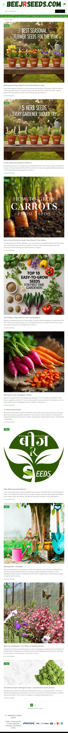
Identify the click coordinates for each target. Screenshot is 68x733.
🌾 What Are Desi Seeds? (12, 410)
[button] (4, 4)
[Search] (60, 11)
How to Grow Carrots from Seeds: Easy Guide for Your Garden (25, 240)
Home (6, 19)
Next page (38, 705)
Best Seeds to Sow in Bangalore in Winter (18, 395)
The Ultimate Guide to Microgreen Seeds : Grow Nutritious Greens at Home (29, 688)
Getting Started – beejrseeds (13, 566)
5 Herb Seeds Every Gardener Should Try (18, 163)
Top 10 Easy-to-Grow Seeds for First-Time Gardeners (22, 317)
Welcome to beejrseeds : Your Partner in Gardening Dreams (24, 646)
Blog (6, 25)
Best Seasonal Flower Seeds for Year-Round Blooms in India (24, 85)
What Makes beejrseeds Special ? (15, 489)
